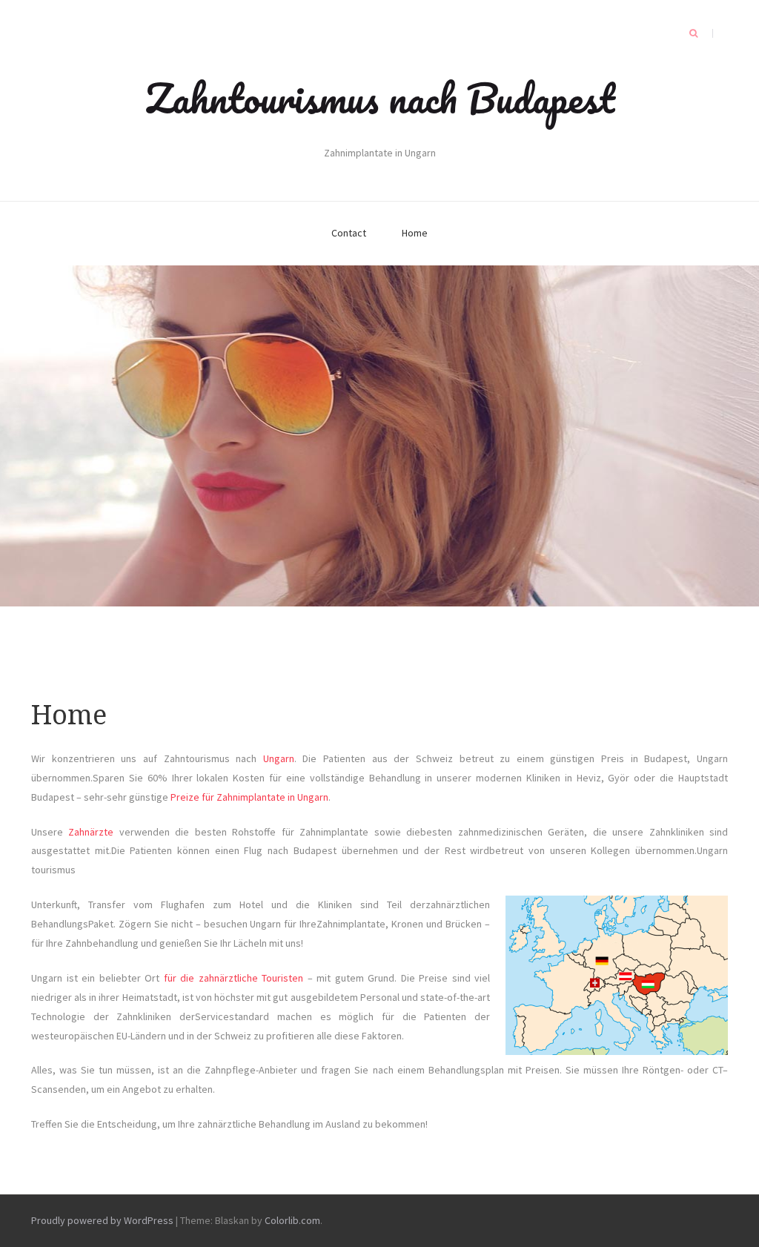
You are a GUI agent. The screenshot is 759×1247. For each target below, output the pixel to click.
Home (415, 232)
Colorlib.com (292, 1220)
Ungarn (278, 758)
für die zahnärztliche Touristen (234, 978)
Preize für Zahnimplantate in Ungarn (249, 797)
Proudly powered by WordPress (102, 1220)
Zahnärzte (90, 831)
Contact (348, 232)
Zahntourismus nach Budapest (379, 97)
